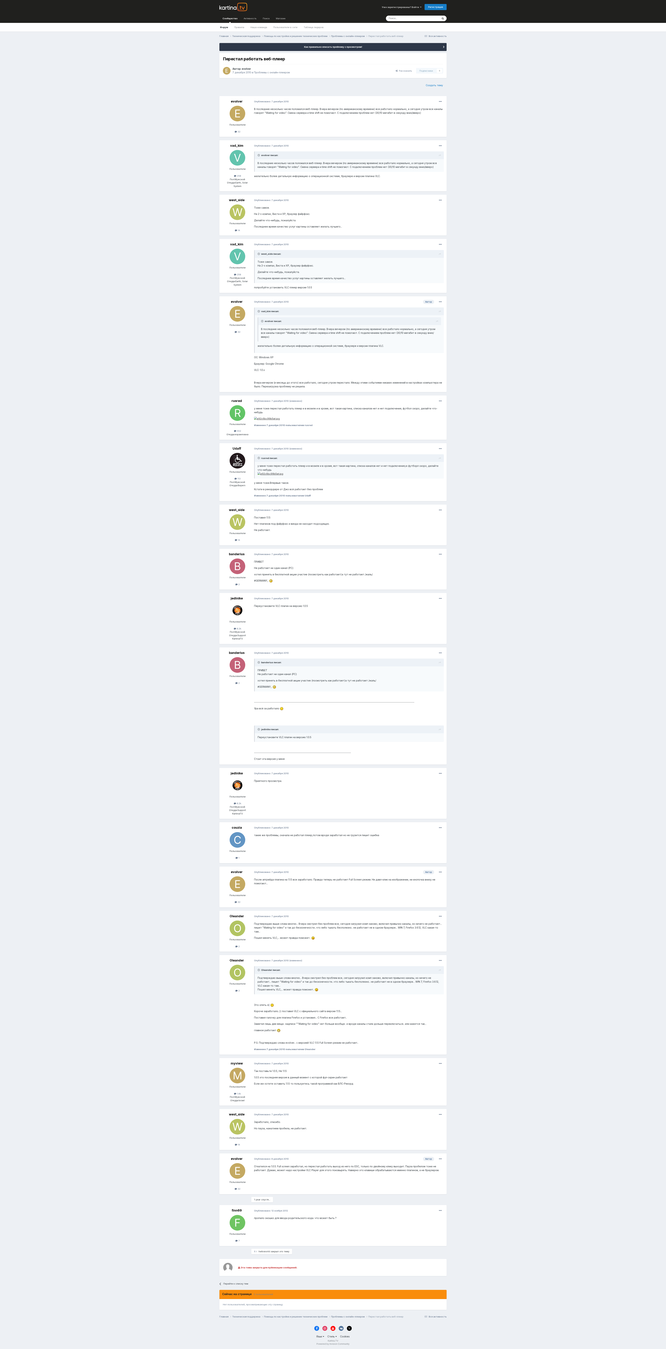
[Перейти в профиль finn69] (237, 1223)
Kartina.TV (333, 1340)
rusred (237, 401)
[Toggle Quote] (259, 155)
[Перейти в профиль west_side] (237, 212)
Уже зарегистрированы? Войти (401, 7)
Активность (250, 18)
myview (237, 1063)
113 (239, 478)
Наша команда (258, 27)
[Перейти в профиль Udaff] (237, 461)
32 (238, 131)
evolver (246, 68)
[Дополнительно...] (440, 102)
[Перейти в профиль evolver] (226, 71)
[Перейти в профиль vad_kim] (237, 158)
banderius (237, 554)
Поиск (266, 18)
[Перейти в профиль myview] (237, 1075)
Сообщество (230, 18)
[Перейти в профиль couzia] (237, 840)
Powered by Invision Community (333, 1344)
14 (238, 230)
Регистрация (435, 7)
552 (238, 430)
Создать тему (434, 85)
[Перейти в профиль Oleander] (237, 928)
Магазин (280, 18)
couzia (237, 827)
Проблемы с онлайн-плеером (272, 72)
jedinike (237, 598)
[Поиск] (443, 18)
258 (238, 175)
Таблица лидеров (314, 27)
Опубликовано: (271, 101)
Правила (239, 27)
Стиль (331, 1336)
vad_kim (236, 145)
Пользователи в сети (285, 27)
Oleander (237, 916)
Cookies (345, 1336)
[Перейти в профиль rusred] (237, 413)
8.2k (238, 628)
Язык (319, 1336)
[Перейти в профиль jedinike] (237, 610)
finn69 (237, 1210)
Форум (224, 27)
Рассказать (405, 70)
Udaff (237, 448)
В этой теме (428, 18)
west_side (237, 200)
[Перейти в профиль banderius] (237, 566)
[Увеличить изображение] (271, 580)
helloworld (264, 1251)
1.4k (238, 1093)
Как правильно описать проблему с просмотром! (333, 46)
